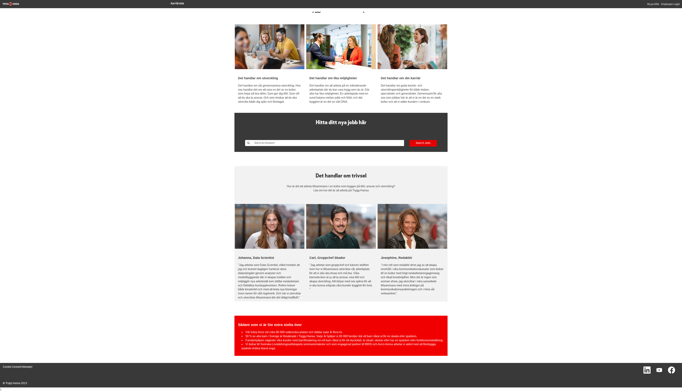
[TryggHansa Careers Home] (11, 4)
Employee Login (670, 4)
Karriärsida (177, 3)
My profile (653, 4)
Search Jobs (423, 143)
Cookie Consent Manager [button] (18, 367)
